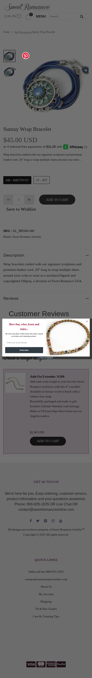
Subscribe (24, 350)
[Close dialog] (87, 322)
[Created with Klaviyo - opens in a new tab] (46, 358)
